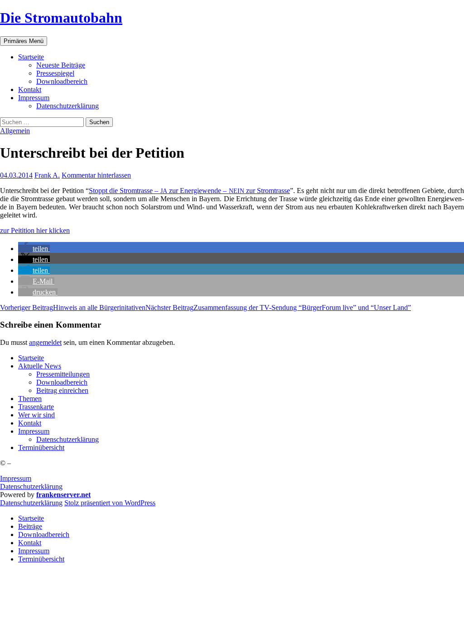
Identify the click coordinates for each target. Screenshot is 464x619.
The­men (30, 398)
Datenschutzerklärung (31, 486)
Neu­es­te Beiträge (60, 65)
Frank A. (47, 175)
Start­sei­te (31, 57)
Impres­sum (33, 98)
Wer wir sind (36, 415)
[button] (34, 248)
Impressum (15, 478)
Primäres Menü (24, 41)
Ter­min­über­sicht (41, 447)
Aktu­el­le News (39, 366)
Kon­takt (29, 89)
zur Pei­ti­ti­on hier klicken (35, 230)
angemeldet (45, 342)
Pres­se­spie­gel (55, 73)
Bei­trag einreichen (62, 390)
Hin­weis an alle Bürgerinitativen (72, 307)
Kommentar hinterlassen (96, 175)
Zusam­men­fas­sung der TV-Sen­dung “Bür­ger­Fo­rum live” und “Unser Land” (278, 307)
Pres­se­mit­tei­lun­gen (63, 374)
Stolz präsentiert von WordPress (109, 503)
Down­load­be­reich (61, 81)
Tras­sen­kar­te (36, 407)
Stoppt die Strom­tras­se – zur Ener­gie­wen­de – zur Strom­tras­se (189, 190)
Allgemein (15, 131)
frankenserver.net (63, 494)
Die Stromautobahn (61, 18)
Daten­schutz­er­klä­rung (67, 106)
